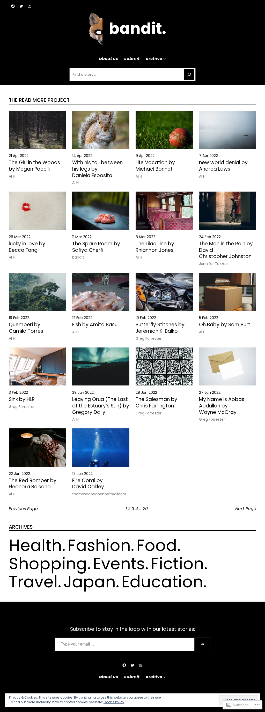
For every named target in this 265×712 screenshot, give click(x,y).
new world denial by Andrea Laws (223, 166)
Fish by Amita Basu (94, 325)
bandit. (137, 28)
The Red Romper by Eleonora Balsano (32, 484)
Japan (89, 581)
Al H (12, 176)
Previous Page (23, 509)
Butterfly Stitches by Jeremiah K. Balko (160, 328)
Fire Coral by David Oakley (88, 484)
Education (162, 581)
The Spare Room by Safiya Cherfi (96, 247)
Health (35, 545)
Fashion (99, 545)
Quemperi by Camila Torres (26, 328)
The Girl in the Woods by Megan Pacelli (34, 166)
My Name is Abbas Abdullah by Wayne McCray (221, 405)
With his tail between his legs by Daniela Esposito (97, 169)
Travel (33, 581)
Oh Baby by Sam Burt (224, 325)
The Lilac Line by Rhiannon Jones (155, 247)
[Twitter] (21, 6)
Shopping (48, 563)
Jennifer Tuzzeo (213, 263)
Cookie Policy (114, 702)
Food (156, 545)
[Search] (189, 74)
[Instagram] (29, 6)
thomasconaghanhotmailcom (99, 494)
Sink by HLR (22, 399)
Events (119, 563)
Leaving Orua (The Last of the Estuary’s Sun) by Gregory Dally (100, 405)
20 (145, 509)
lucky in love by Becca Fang (27, 247)
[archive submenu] (164, 58)
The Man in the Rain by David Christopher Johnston (226, 250)
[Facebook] (13, 6)
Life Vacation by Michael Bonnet (155, 166)
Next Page (245, 509)
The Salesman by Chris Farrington (156, 402)
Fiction (177, 563)
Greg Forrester (148, 338)
